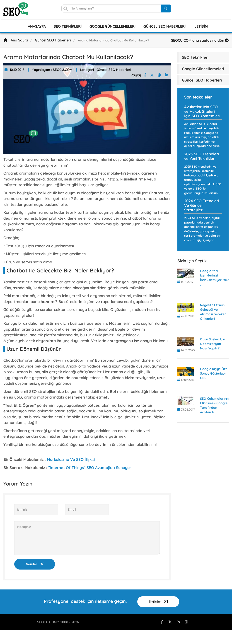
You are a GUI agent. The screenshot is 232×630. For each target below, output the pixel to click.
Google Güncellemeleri (112, 26)
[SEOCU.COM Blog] (15, 9)
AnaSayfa (37, 26)
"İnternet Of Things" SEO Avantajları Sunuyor (89, 467)
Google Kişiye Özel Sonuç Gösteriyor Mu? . (214, 373)
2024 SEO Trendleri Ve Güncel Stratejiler (201, 205)
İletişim (200, 26)
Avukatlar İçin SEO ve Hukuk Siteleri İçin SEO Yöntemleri (202, 111)
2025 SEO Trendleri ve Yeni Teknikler (201, 156)
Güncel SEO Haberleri (164, 26)
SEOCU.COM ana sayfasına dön (198, 40)
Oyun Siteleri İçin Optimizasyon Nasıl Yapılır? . (212, 343)
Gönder (32, 564)
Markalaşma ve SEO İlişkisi (71, 459)
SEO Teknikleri (68, 26)
